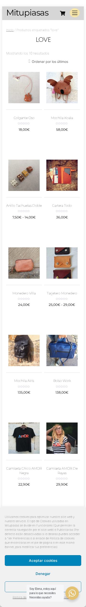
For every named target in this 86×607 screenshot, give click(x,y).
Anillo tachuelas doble (24, 205)
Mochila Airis (24, 381)
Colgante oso (24, 118)
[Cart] (62, 13)
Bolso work (62, 381)
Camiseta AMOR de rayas (61, 470)
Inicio (10, 30)
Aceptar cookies (43, 560)
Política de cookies (25, 597)
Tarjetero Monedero (62, 293)
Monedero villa (24, 293)
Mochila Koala (62, 118)
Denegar (43, 573)
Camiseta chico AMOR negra (24, 470)
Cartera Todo (62, 205)
